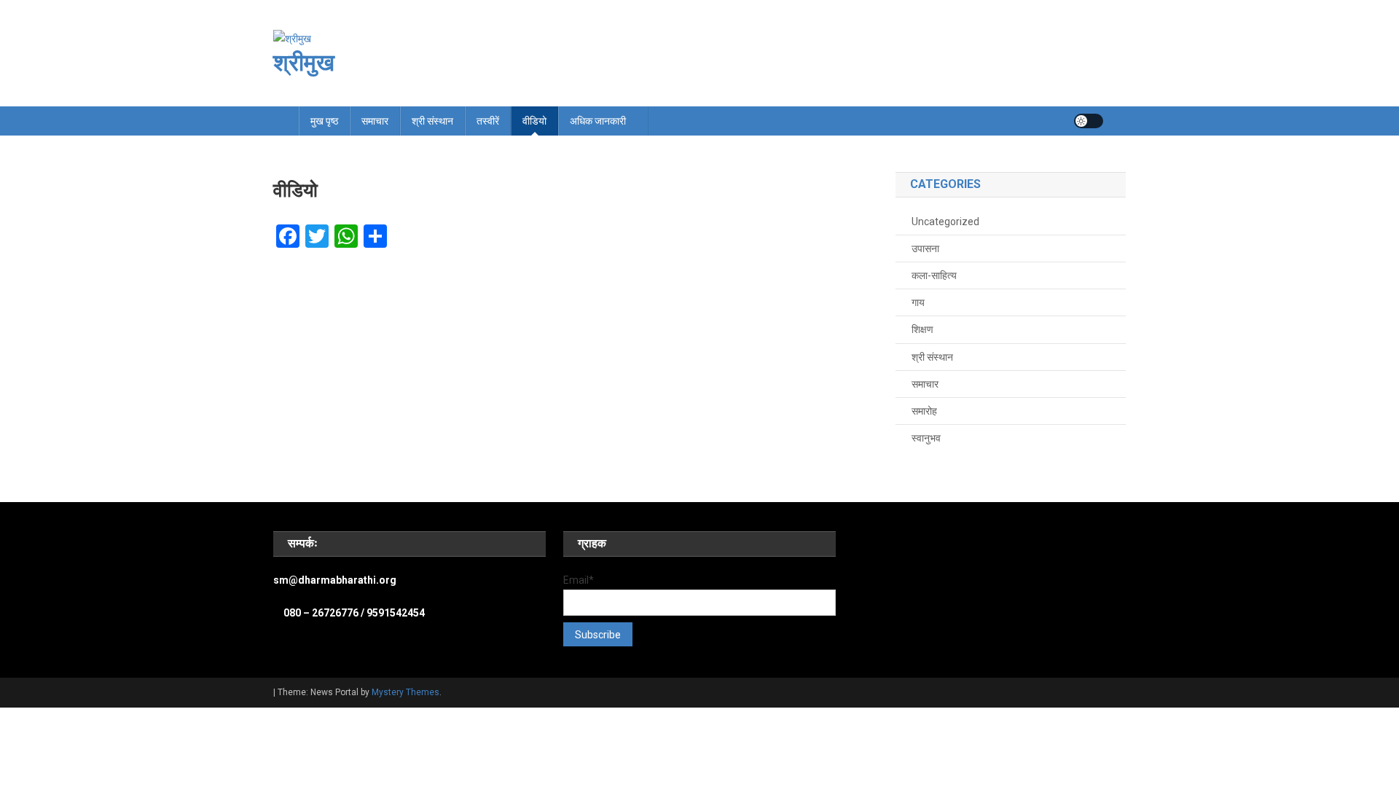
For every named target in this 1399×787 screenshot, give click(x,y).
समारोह (924, 411)
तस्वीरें (488, 121)
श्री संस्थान (432, 121)
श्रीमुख (303, 63)
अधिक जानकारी (598, 121)
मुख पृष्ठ (324, 121)
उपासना (925, 248)
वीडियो (534, 121)
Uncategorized (945, 221)
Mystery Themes (405, 692)
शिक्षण (922, 329)
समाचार (374, 121)
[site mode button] (1088, 121)
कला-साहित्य (934, 275)
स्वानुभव (926, 438)
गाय (918, 302)
